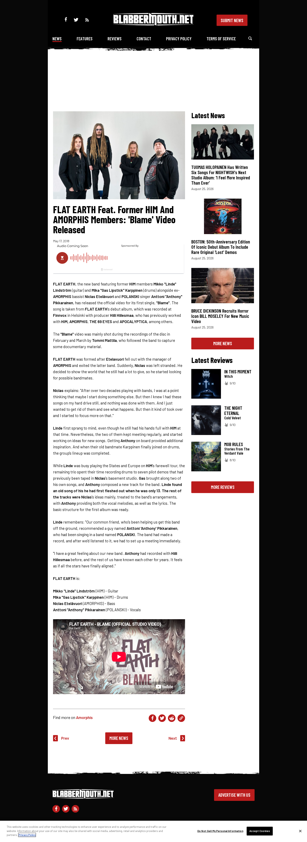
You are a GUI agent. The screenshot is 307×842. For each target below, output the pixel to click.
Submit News (232, 20)
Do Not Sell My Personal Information (220, 831)
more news (222, 343)
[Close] (300, 831)
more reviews (223, 487)
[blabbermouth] (153, 24)
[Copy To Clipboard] (181, 718)
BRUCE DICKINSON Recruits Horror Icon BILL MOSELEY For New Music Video (220, 316)
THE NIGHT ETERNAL (233, 410)
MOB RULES (233, 444)
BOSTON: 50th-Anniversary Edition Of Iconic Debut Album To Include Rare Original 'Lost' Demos (220, 247)
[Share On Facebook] (152, 718)
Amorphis (84, 717)
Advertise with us (234, 795)
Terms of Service (221, 38)
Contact (144, 38)
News (57, 38)
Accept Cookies (259, 831)
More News (118, 738)
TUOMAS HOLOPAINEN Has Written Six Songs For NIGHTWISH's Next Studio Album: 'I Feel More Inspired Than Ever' (220, 175)
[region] (153, 831)
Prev (65, 738)
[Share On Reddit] (171, 718)
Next (173, 738)
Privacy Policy (179, 38)
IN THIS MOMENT (237, 371)
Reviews (115, 38)
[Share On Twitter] (162, 718)
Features (85, 38)
